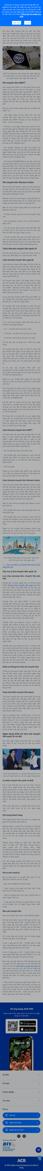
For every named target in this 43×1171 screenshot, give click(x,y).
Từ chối (27, 23)
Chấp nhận (16, 23)
